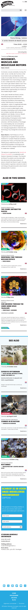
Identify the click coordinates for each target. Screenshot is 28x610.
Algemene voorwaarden (10, 603)
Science (24, 38)
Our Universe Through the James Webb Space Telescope (12, 306)
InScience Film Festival (6, 463)
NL (23, 1)
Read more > (23, 223)
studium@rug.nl (5, 541)
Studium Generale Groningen (8, 4)
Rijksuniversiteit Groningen (7, 572)
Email (25, 586)
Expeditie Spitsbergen (10, 371)
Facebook (4, 586)
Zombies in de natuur (10, 421)
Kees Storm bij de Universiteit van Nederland (16, 53)
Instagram (8, 586)
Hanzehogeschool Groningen (7, 578)
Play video (4, 328)
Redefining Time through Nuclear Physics (11, 258)
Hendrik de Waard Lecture (17, 40)
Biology (18, 38)
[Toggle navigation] (25, 10)
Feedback (14, 558)
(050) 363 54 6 (5, 539)
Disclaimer (21, 603)
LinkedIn (12, 586)
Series (4, 184)
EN (26, 1)
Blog (14, 600)
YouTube (21, 586)
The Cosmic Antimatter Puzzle (11, 210)
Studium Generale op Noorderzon (9, 420)
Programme (14, 595)
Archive (14, 597)
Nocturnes (5, 464)
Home (14, 593)
